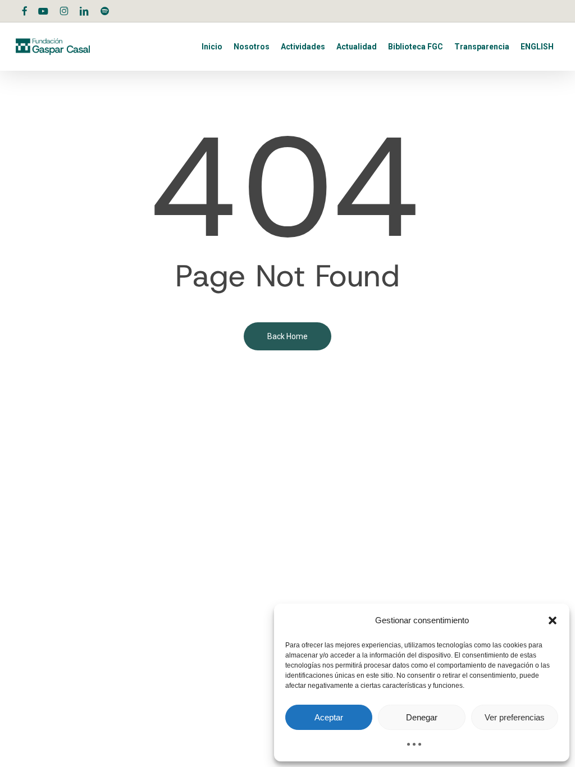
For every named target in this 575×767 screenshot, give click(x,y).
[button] (552, 620)
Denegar (421, 717)
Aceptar (328, 717)
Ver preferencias (515, 717)
